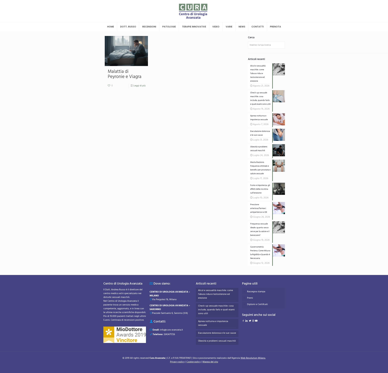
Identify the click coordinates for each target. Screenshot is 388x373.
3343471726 (169, 334)
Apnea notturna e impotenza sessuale (213, 323)
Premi (250, 298)
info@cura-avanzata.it (171, 330)
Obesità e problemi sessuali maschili (217, 341)
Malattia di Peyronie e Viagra (124, 74)
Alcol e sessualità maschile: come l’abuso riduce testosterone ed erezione (215, 294)
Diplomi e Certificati (257, 304)
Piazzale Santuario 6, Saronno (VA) (170, 313)
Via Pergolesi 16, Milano (164, 300)
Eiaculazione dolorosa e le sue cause (217, 333)
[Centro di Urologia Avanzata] (194, 11)
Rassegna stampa (256, 292)
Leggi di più (139, 86)
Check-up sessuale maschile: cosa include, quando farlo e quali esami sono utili (216, 309)
